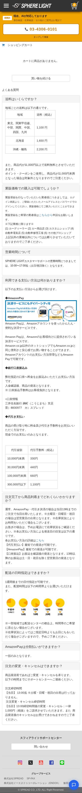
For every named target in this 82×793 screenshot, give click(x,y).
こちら (40, 540)
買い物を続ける (41, 78)
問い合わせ (41, 746)
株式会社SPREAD (13, 778)
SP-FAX (31, 778)
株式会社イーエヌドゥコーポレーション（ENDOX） (32, 783)
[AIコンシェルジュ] (74, 785)
